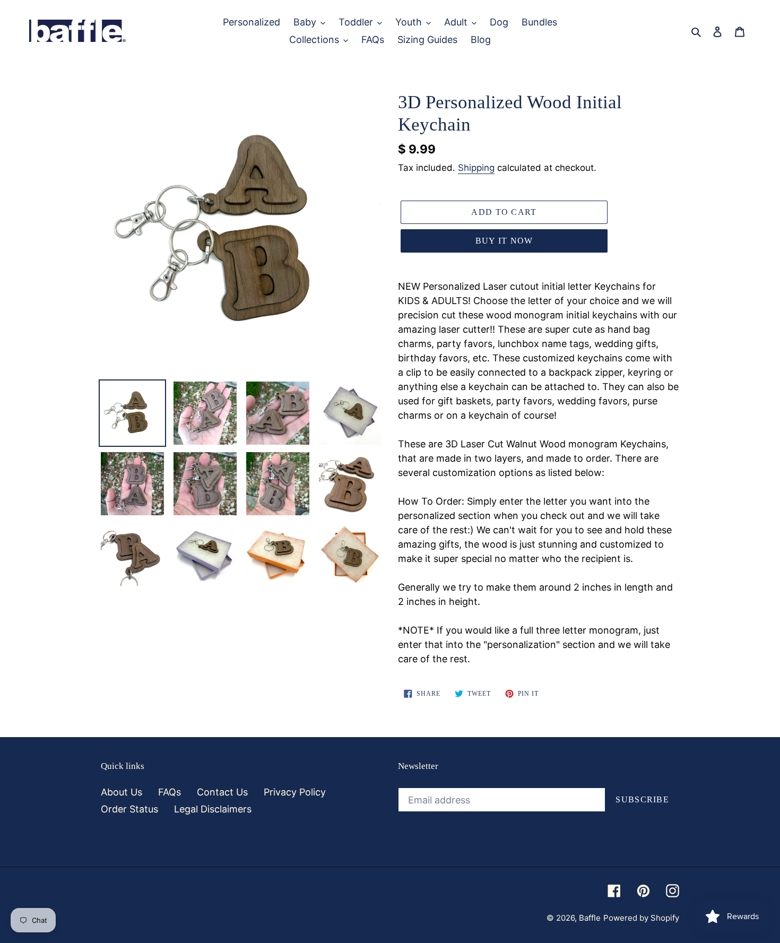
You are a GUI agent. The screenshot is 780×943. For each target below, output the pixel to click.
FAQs (169, 792)
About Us (121, 792)
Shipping (476, 167)
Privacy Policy (295, 792)
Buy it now (504, 240)
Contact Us (222, 792)
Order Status (129, 809)
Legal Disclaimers (213, 809)
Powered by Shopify (641, 918)
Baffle (590, 918)
